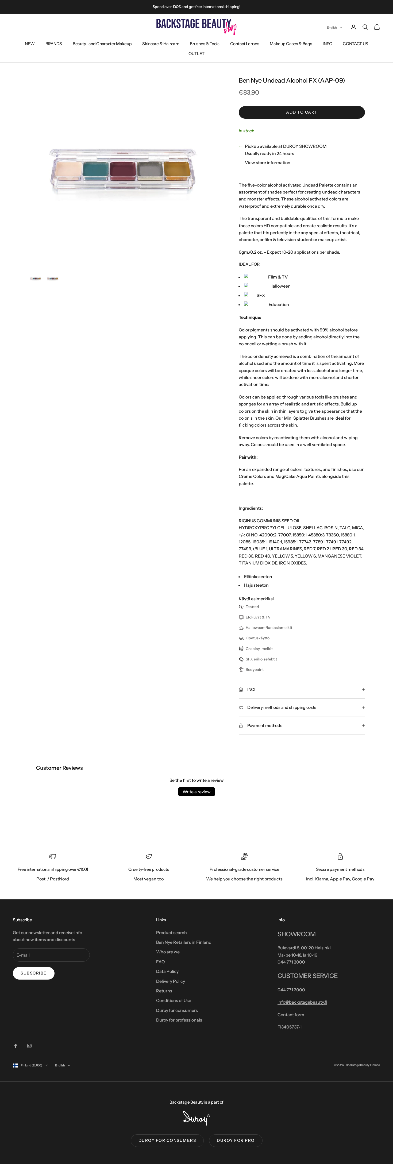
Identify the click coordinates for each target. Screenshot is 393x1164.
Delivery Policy (170, 981)
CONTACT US (355, 43)
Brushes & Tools (204, 43)
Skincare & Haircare (160, 43)
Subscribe (34, 973)
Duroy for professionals (179, 1020)
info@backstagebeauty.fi (302, 1002)
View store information (267, 162)
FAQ (160, 961)
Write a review (197, 791)
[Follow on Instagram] (29, 1046)
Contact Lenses (244, 43)
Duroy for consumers (177, 1010)
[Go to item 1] (35, 278)
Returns (164, 990)
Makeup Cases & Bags (291, 43)
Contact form (291, 1014)
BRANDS (53, 43)
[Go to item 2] (52, 278)
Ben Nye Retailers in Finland (183, 942)
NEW (30, 43)
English (332, 27)
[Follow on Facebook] (15, 1046)
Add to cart (302, 112)
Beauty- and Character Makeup (102, 43)
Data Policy (167, 971)
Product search (171, 932)
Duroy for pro (236, 1140)
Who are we (168, 951)
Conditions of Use (173, 1000)
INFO (327, 43)
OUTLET (196, 53)
